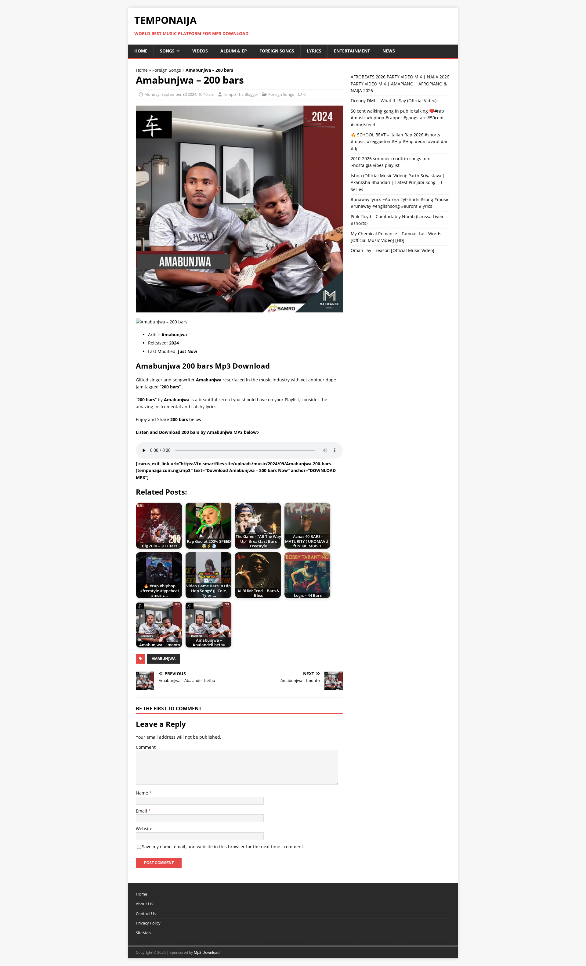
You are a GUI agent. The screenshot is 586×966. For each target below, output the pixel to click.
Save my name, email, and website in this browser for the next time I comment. (223, 846)
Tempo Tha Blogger (240, 94)
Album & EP (233, 51)
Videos (200, 51)
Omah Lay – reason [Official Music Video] (392, 250)
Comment (146, 747)
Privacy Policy (148, 923)
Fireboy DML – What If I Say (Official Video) (393, 100)
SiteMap (143, 932)
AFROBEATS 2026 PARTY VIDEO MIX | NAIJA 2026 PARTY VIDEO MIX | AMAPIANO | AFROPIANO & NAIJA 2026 (400, 83)
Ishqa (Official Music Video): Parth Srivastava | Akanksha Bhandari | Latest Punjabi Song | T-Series (398, 182)
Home (140, 51)
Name (142, 793)
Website (144, 828)
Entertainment (352, 51)
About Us (144, 904)
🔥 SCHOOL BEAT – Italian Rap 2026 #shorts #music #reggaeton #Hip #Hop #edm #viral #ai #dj (399, 141)
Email (142, 811)
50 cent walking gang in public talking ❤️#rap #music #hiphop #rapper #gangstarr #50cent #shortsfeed (397, 118)
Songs (167, 51)
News (388, 51)
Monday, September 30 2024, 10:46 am (179, 94)
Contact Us (146, 913)
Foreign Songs (276, 51)
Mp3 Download (206, 952)
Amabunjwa (163, 658)
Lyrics (314, 51)
